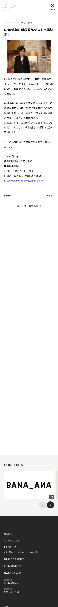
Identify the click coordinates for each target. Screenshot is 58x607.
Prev (7, 195)
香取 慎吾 (33, 552)
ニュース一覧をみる (27, 206)
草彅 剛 (20, 552)
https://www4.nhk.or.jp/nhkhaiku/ (23, 180)
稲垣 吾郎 (8, 552)
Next (50, 195)
